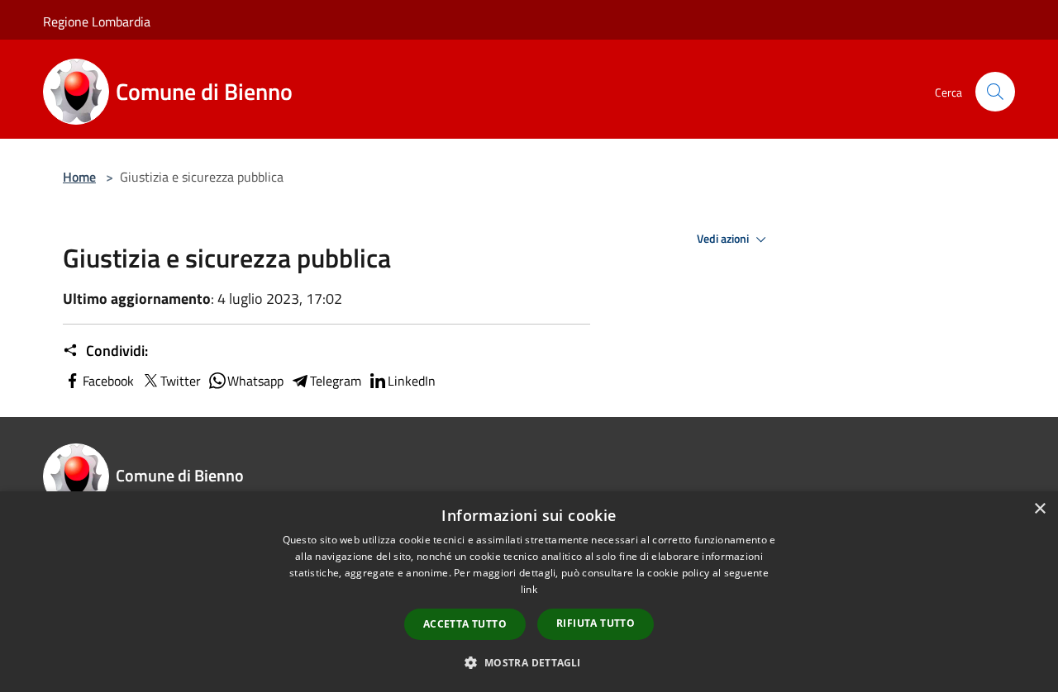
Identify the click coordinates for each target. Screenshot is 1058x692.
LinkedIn (412, 381)
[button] (528, 662)
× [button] (1039, 509)
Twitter (180, 381)
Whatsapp (255, 381)
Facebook (108, 381)
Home (79, 177)
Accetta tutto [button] (465, 624)
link (529, 589)
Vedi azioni (724, 239)
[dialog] (529, 591)
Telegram (335, 381)
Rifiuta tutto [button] (595, 623)
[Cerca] (995, 91)
